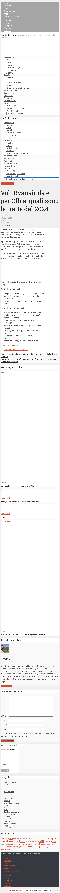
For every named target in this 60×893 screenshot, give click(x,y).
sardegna (17, 846)
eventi (22, 841)
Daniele (6, 222)
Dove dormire (10, 93)
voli (11, 849)
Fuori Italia (8, 95)
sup (33, 847)
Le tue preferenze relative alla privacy (36, 890)
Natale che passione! (15, 108)
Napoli (23, 844)
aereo (3, 345)
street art (30, 847)
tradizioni (42, 847)
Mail (2, 753)
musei (19, 844)
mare (54, 841)
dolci (6, 841)
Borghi (9, 60)
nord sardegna (35, 844)
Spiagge (9, 72)
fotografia (32, 841)
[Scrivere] (6, 511)
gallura (37, 841)
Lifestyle (7, 103)
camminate (40, 839)
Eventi (9, 80)
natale (28, 844)
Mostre (9, 77)
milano (2, 844)
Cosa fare (8, 75)
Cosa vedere (9, 57)
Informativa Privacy (12, 16)
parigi (45, 844)
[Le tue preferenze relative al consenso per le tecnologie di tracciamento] (57, 890)
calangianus (34, 839)
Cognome (3, 764)
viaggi (19, 345)
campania (45, 839)
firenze (27, 841)
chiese (50, 839)
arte (11, 838)
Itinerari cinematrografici (17, 88)
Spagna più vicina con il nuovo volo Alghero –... (20, 486)
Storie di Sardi (10, 100)
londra (50, 841)
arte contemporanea (20, 839)
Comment (5, 716)
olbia (8, 345)
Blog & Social (12, 111)
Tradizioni (11, 70)
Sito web (4, 729)
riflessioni (54, 844)
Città (8, 62)
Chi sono (7, 5)
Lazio (42, 841)
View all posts (6, 686)
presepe (49, 844)
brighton (29, 839)
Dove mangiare (10, 90)
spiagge (25, 847)
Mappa (6, 13)
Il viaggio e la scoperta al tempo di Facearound (20, 502)
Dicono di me (9, 11)
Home (6, 3)
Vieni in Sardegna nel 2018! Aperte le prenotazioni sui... (23, 635)
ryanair (14, 345)
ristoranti (3, 847)
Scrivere (4, 517)
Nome (4, 720)
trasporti (52, 847)
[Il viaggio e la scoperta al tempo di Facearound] (6, 495)
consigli (54, 839)
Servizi (6, 8)
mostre (14, 844)
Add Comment (6, 220)
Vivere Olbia (11, 105)
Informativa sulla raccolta (16, 890)
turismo (2, 849)
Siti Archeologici (14, 67)
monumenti (8, 844)
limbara (46, 841)
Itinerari (10, 85)
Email (4, 725)
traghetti (48, 847)
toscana (36, 847)
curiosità (2, 841)
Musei (9, 65)
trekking (55, 847)
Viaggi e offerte (10, 98)
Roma (9, 846)
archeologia (5, 839)
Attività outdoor (13, 83)
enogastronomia (13, 841)
